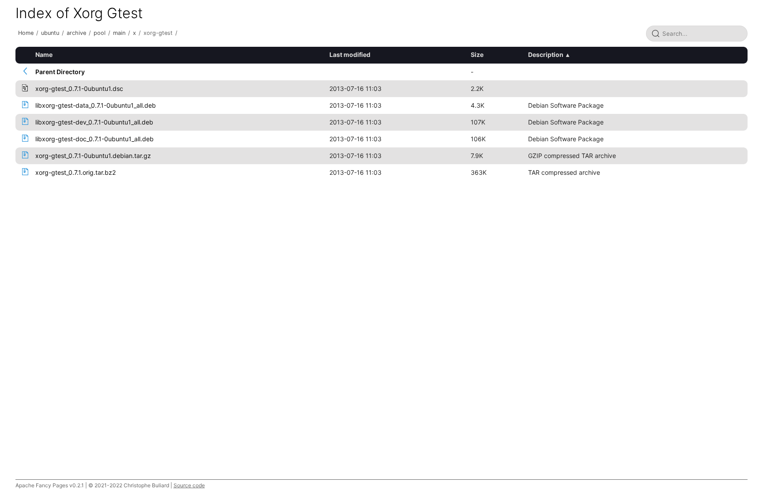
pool (100, 33)
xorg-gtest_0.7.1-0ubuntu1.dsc (79, 88)
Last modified (349, 54)
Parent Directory (60, 71)
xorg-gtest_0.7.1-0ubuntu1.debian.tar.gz (93, 155)
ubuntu (50, 33)
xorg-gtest (158, 33)
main (119, 33)
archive (76, 33)
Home (26, 33)
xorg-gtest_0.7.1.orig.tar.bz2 (75, 172)
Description (545, 54)
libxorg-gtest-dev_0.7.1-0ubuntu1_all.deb (94, 122)
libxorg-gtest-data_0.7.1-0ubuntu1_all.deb (95, 105)
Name (44, 54)
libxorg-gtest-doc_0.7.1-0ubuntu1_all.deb (94, 139)
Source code (189, 485)
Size (477, 54)
